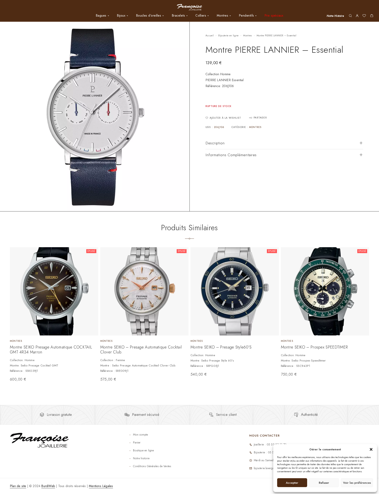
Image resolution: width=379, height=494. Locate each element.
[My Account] (357, 16)
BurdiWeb (48, 486)
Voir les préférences (357, 483)
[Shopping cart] (371, 16)
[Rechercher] (350, 16)
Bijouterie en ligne (228, 35)
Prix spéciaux (274, 15)
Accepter (292, 483)
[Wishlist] (364, 16)
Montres (247, 35)
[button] (371, 449)
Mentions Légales (101, 486)
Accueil (209, 35)
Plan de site (18, 486)
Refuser (324, 483)
